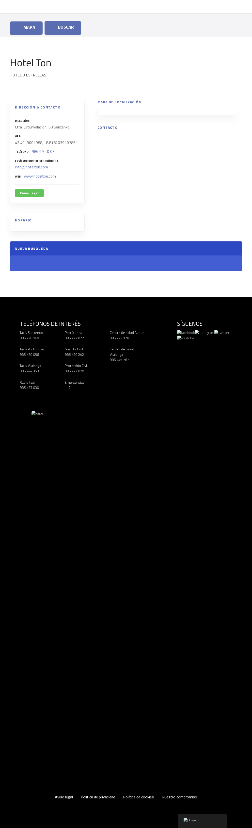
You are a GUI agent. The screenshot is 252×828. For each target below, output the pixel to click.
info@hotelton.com (31, 167)
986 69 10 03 (43, 151)
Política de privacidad (98, 797)
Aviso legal (64, 797)
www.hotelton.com (40, 176)
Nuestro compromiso (179, 797)
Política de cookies (138, 797)
